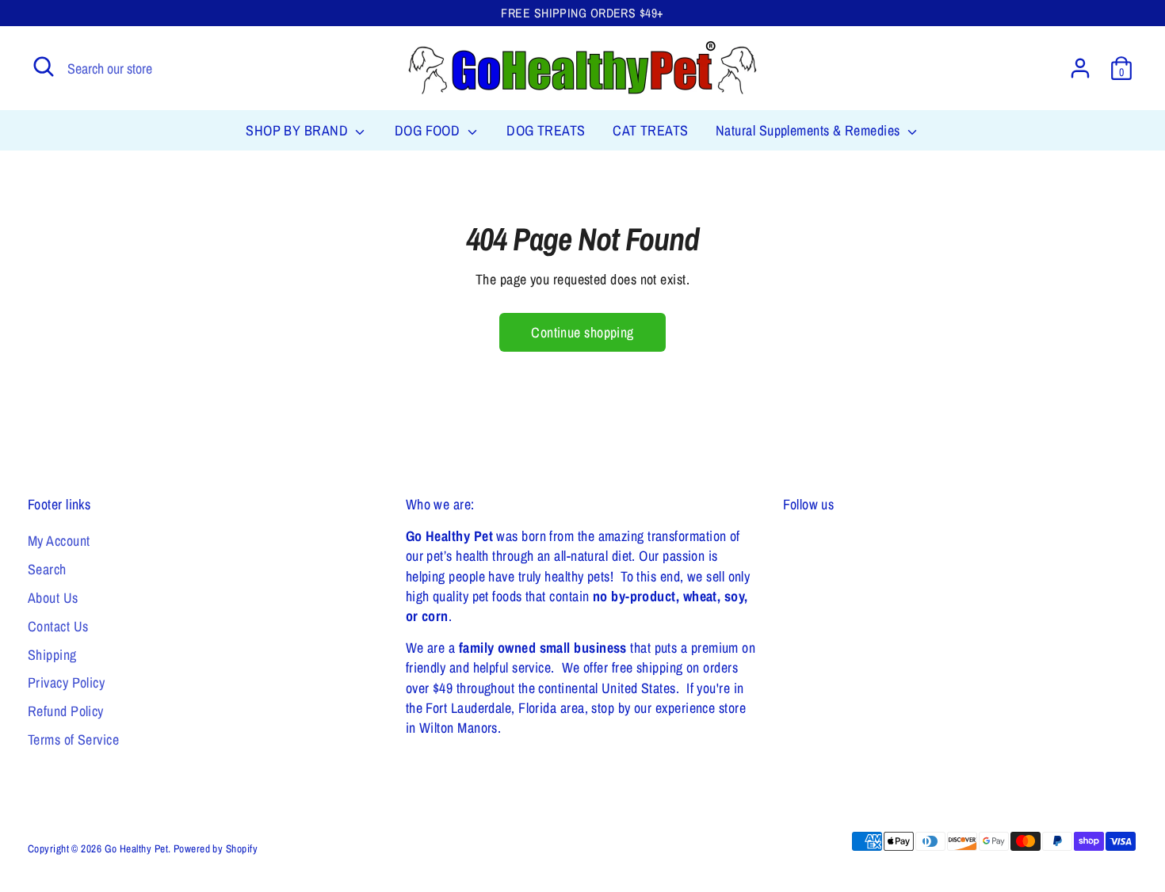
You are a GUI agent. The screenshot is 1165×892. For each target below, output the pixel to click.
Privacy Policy (66, 682)
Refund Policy (66, 711)
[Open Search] (43, 66)
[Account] (1080, 68)
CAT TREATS (651, 130)
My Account (59, 541)
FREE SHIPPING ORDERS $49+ (582, 13)
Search (47, 569)
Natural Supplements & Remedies (809, 130)
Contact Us (58, 626)
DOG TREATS (546, 130)
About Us (53, 598)
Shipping (52, 655)
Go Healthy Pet (136, 848)
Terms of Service (73, 739)
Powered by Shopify (216, 848)
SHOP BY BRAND (298, 130)
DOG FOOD (429, 130)
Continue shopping (582, 332)
